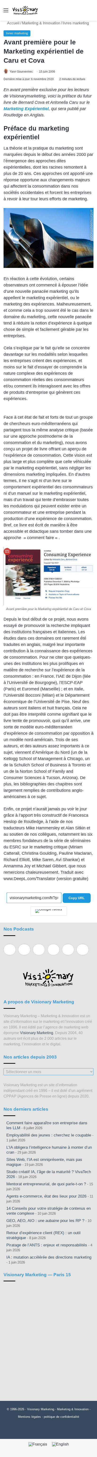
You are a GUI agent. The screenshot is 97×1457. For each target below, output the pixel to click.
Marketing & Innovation (41, 23)
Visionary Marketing (36, 1033)
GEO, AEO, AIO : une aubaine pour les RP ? (45, 1220)
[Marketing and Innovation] (25, 10)
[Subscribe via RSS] (83, 949)
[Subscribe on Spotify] (24, 949)
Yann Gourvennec (21, 71)
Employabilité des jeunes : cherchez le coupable (48, 1135)
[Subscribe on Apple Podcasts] (10, 949)
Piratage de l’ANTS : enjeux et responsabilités (46, 1245)
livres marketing (76, 23)
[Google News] (48, 911)
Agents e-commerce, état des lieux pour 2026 (46, 1196)
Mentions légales (29, 1416)
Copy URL (77, 898)
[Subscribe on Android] (39, 949)
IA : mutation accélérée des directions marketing (48, 1257)
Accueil (13, 23)
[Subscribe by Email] (53, 949)
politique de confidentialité (61, 1416)
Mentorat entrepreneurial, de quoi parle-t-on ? (46, 1184)
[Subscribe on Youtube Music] (68, 949)
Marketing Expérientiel (26, 108)
